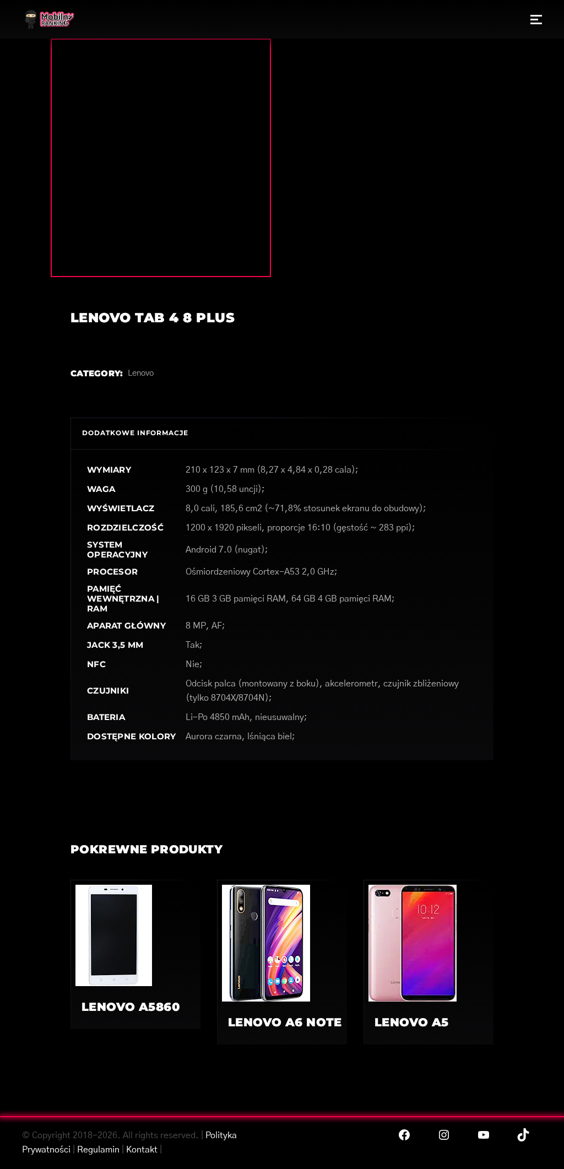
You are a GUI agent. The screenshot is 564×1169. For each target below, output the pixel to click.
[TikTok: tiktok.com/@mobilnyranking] (523, 1134)
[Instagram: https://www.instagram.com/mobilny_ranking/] (444, 1134)
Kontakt (142, 1149)
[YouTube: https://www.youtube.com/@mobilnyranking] (483, 1134)
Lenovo (141, 373)
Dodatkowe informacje (135, 433)
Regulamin (98, 1149)
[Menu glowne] (536, 19)
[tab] (135, 433)
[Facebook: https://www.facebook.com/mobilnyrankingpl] (404, 1134)
